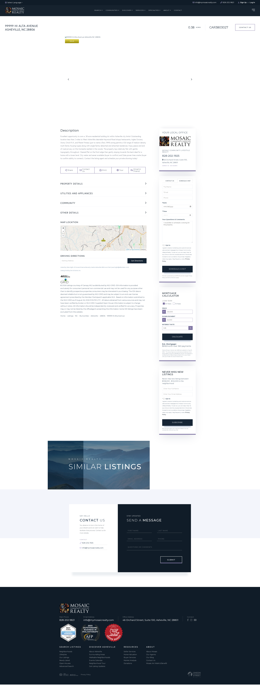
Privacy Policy (86, 674)
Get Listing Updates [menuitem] (97, 666)
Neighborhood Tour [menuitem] (97, 663)
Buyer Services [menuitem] (130, 657)
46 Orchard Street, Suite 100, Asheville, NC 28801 (150, 620)
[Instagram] (191, 620)
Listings (70, 316)
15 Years (178, 304)
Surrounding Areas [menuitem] (97, 654)
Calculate (177, 337)
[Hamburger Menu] (253, 10)
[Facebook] (188, 620)
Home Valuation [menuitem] (130, 654)
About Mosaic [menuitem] (151, 652)
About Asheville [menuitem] (95, 652)
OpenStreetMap (135, 249)
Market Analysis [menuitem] (130, 660)
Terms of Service (172, 277)
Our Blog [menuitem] (150, 657)
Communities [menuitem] (112, 10)
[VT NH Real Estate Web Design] (194, 674)
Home (62, 316)
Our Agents (173, 165)
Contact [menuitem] (178, 10)
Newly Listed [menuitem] (64, 660)
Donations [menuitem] (128, 663)
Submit (171, 560)
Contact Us (245, 27)
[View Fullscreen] (63, 235)
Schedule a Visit (185, 181)
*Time (164, 211)
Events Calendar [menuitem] (96, 660)
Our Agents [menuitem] (151, 654)
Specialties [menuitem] (153, 10)
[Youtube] (195, 620)
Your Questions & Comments (173, 219)
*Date (164, 203)
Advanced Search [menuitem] (66, 666)
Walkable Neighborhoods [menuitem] (99, 657)
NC (76, 316)
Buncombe (84, 316)
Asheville (94, 316)
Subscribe (177, 422)
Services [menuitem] (140, 10)
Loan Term (167, 301)
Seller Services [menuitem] (129, 652)
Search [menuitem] (97, 10)
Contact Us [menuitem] (150, 660)
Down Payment (168, 316)
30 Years (168, 304)
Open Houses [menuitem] (64, 663)
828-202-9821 (67, 620)
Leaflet (127, 249)
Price (164, 308)
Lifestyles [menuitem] (63, 654)
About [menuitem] (166, 10)
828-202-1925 (170, 155)
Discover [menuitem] (126, 10)
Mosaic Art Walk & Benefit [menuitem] (156, 663)
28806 (102, 316)
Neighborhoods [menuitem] (65, 652)
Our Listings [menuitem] (64, 657)
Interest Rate (168, 324)
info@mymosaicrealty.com (92, 548)
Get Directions (137, 261)
